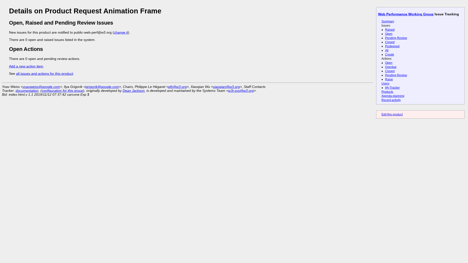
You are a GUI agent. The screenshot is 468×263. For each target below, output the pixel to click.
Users (385, 83)
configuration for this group (62, 91)
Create (389, 54)
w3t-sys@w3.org (241, 91)
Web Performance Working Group (406, 14)
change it (121, 32)
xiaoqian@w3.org (226, 87)
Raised (390, 29)
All (387, 50)
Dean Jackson (134, 91)
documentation (27, 91)
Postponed (392, 46)
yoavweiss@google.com (41, 87)
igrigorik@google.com (102, 87)
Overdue (391, 67)
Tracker (392, 87)
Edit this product (392, 114)
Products (387, 92)
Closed (390, 42)
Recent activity (391, 100)
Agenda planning (392, 96)
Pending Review (396, 38)
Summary (387, 21)
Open (388, 34)
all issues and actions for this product (44, 73)
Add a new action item (26, 66)
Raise (389, 79)
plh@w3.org (177, 87)
